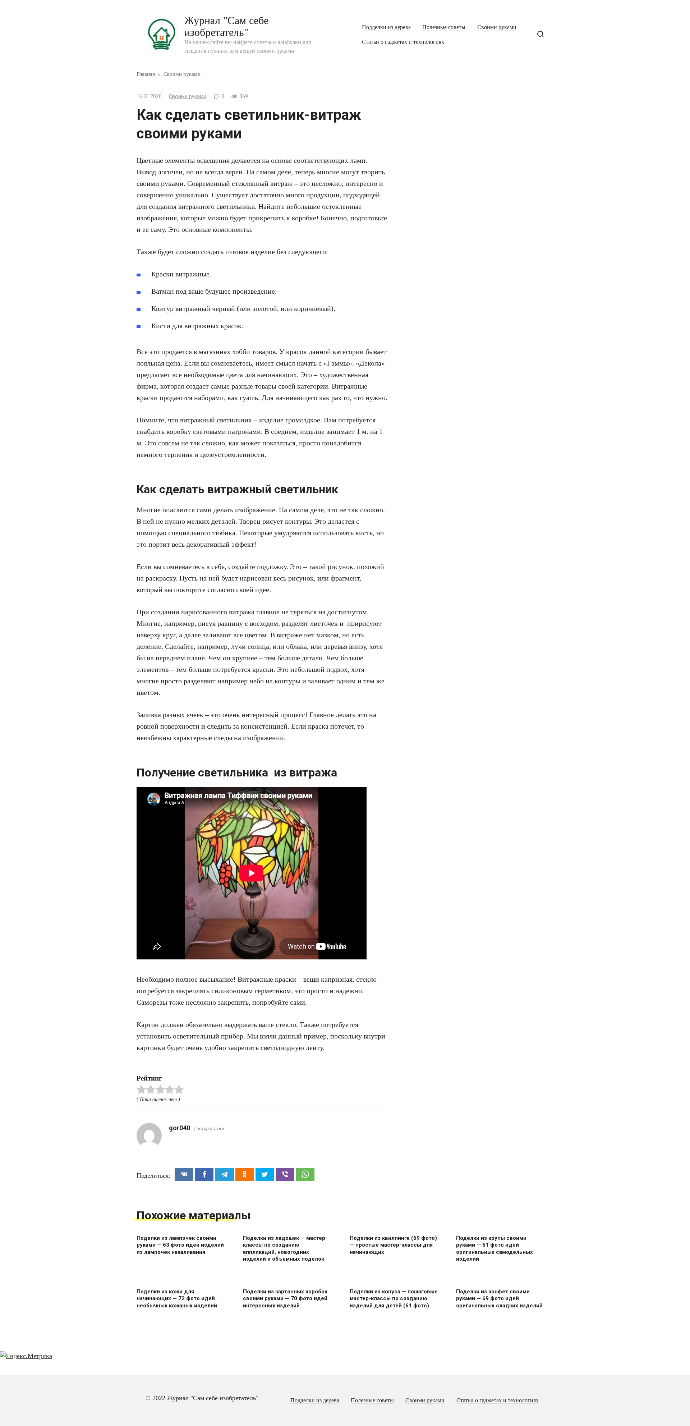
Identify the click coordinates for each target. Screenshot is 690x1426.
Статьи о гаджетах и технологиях (403, 42)
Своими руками (496, 27)
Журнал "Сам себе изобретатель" (226, 26)
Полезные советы (443, 27)
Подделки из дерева (386, 27)
